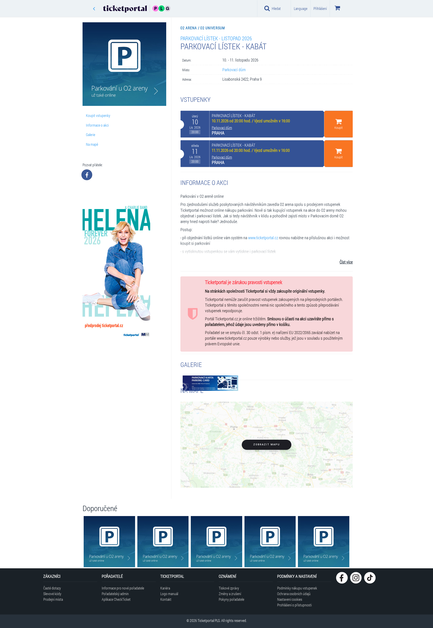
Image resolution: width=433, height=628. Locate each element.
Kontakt (165, 599)
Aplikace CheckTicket (116, 599)
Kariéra (165, 588)
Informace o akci (97, 125)
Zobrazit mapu (266, 444)
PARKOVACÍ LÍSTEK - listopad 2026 (216, 38)
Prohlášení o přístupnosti (294, 605)
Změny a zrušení (230, 593)
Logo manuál (169, 593)
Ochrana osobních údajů (294, 593)
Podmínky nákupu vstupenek (297, 588)
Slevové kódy (52, 593)
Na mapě (92, 144)
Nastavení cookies (289, 599)
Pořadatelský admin (115, 593)
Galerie (90, 134)
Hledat (276, 8)
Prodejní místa (53, 599)
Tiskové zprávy (229, 588)
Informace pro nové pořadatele (123, 588)
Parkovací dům (234, 69)
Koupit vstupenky (98, 115)
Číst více (346, 262)
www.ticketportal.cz (263, 237)
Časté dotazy (52, 588)
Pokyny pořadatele (231, 599)
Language (300, 8)
